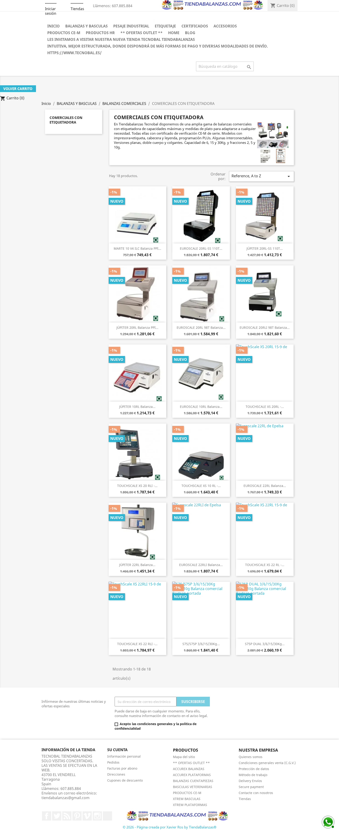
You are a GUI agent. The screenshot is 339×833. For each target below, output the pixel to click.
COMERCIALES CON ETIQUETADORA (66, 120)
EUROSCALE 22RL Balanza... (265, 485)
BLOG (190, 32)
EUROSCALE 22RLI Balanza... (201, 565)
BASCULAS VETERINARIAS (192, 787)
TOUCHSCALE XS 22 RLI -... (137, 644)
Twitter (56, 816)
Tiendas (77, 8)
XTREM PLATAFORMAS (190, 805)
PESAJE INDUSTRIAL (131, 26)
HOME (173, 32)
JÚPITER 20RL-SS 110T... (265, 248)
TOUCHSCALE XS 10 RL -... (201, 485)
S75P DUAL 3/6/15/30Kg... (265, 644)
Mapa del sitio (184, 757)
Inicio (53, 26)
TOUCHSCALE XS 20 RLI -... (137, 485)
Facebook (46, 816)
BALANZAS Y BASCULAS (86, 26)
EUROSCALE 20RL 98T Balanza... (201, 327)
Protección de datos (254, 769)
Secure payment (251, 787)
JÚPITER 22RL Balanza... (137, 565)
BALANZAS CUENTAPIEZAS (193, 781)
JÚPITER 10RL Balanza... (137, 406)
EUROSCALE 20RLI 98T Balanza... (265, 327)
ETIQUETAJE (165, 26)
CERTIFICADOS (194, 26)
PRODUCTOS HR (100, 32)
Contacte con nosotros (256, 793)
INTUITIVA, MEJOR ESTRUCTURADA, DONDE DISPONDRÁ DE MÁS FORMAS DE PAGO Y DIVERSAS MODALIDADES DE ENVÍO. (157, 46)
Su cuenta (117, 749)
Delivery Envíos (250, 781)
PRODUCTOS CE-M (63, 32)
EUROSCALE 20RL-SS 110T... (201, 248)
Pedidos (113, 762)
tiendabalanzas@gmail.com (65, 797)
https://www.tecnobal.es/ (74, 52)
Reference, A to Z (261, 176)
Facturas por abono (122, 768)
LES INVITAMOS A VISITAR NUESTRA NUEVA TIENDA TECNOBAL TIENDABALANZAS (121, 39)
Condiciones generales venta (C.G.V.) (267, 763)
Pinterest (77, 816)
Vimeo (87, 816)
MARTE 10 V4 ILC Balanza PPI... (137, 248)
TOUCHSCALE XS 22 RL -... (264, 565)
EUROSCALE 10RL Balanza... (201, 406)
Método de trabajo (253, 775)
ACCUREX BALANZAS (188, 769)
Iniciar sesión (50, 11)
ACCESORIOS (225, 26)
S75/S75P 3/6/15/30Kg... (201, 644)
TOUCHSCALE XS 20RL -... (265, 406)
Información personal (124, 756)
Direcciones (116, 774)
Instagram (97, 816)
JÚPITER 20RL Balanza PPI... (137, 327)
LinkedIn (107, 816)
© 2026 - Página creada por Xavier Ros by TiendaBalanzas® (169, 827)
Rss (66, 816)
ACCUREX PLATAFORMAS (192, 775)
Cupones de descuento (125, 780)
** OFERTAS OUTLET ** (141, 32)
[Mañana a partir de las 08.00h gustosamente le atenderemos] (327, 821)
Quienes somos (250, 757)
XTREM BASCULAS (186, 799)
